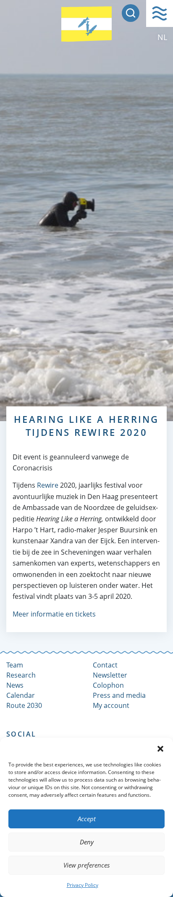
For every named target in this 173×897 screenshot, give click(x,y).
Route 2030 (24, 705)
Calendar (20, 695)
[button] (160, 748)
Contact (105, 665)
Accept (87, 818)
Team (14, 665)
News (15, 685)
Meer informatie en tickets (54, 614)
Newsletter (110, 675)
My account (111, 705)
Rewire (47, 485)
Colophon (108, 685)
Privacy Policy (82, 885)
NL (162, 37)
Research (21, 675)
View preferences (86, 865)
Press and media (119, 695)
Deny (87, 842)
